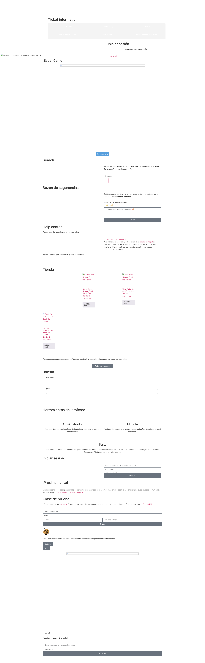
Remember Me (111, 472)
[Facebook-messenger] (51, 262)
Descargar (102, 154)
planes (64, 504)
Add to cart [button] (87, 305)
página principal (146, 242)
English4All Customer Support (70, 492)
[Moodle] (132, 417)
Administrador (72, 424)
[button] (132, 239)
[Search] (106, 180)
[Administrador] (72, 417)
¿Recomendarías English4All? (115, 202)
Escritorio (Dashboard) (116, 239)
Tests (102, 444)
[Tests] (102, 437)
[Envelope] (57, 262)
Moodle (132, 424)
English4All (147, 504)
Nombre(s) (50, 377)
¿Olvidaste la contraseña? (97, 659)
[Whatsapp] (45, 262)
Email (48, 388)
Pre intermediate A (67, 35)
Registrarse (113, 659)
